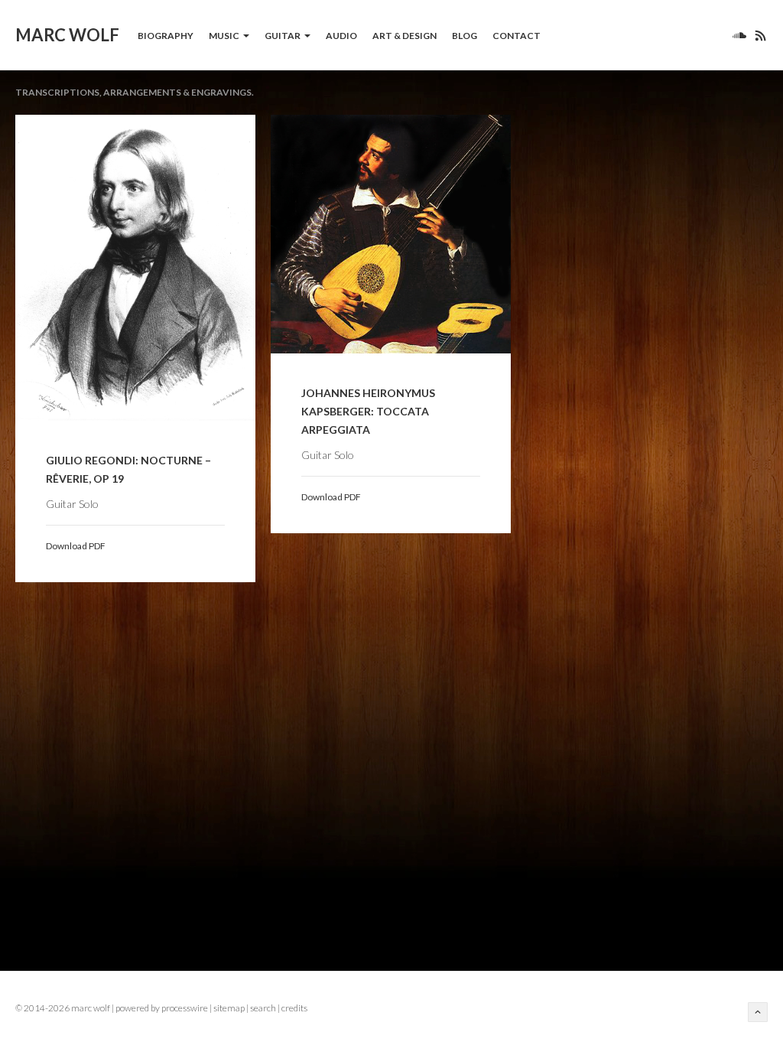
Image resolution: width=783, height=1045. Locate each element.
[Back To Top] (758, 1012)
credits (294, 1008)
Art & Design (404, 35)
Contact (516, 35)
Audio (341, 35)
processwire (184, 1008)
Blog (464, 35)
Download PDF (76, 546)
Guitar (283, 35)
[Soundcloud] (739, 35)
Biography (165, 35)
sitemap (229, 1008)
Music (224, 35)
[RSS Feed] (757, 35)
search (263, 1008)
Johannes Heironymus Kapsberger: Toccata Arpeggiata (368, 411)
